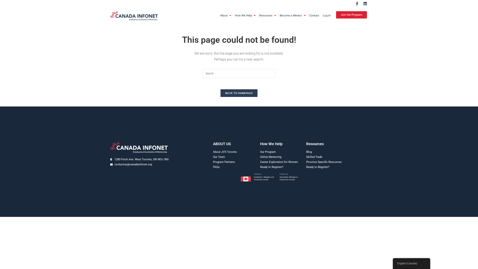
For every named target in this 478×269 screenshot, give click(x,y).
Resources (265, 15)
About (224, 15)
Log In (326, 15)
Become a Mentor (291, 15)
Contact (314, 15)
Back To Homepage (239, 93)
